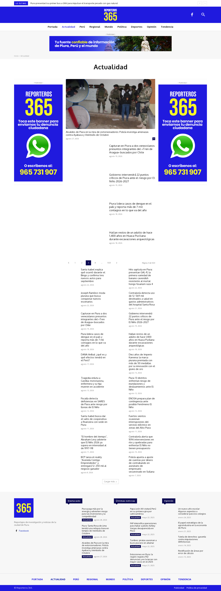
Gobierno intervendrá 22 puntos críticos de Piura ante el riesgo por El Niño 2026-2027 (132, 178)
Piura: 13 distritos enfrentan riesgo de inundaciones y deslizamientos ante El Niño (141, 383)
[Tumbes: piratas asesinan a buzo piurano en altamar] (120, 544)
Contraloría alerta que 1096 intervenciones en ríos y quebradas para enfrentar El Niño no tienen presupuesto (141, 442)
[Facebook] (192, 15)
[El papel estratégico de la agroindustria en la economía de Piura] (169, 527)
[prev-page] (68, 262)
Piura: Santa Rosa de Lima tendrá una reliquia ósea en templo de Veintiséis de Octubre (95, 529)
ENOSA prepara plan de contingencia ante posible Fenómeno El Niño (142, 403)
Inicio (16, 56)
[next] (205, 3)
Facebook (24, 530)
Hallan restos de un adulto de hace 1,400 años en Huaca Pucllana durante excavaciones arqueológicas (131, 236)
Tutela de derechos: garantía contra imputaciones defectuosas (192, 539)
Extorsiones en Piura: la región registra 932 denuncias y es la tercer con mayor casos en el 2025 (143, 558)
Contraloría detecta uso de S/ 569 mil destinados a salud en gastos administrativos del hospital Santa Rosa (142, 298)
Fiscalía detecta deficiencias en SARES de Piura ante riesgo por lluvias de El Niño (94, 403)
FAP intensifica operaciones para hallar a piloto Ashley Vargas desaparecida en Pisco (143, 527)
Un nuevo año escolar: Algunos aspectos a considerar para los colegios (192, 511)
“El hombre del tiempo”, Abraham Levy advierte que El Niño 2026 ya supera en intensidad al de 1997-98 (94, 442)
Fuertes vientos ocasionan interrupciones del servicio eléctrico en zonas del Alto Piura (140, 422)
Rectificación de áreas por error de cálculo (190, 552)
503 (109, 263)
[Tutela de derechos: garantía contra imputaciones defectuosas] (169, 541)
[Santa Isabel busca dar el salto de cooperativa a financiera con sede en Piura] (72, 420)
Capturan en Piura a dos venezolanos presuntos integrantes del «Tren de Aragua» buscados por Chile (132, 149)
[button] (203, 15)
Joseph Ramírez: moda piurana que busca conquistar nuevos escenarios (93, 297)
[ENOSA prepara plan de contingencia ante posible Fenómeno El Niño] (120, 402)
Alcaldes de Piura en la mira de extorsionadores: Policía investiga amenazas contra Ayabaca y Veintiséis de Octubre (107, 133)
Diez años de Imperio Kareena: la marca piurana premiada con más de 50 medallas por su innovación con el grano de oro (142, 362)
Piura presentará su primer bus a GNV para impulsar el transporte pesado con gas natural (74, 3)
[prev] (200, 3)
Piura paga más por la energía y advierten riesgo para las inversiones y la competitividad (95, 512)
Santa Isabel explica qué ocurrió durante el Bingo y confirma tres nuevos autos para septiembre (93, 275)
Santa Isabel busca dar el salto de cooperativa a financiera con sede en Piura (94, 420)
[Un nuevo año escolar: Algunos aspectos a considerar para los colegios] (169, 513)
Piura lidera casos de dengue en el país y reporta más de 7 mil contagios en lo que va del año (130, 207)
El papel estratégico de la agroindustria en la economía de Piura (192, 525)
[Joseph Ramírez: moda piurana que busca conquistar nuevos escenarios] (72, 296)
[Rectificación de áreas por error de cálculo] (169, 555)
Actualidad (87, 520)
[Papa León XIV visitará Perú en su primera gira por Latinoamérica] (120, 513)
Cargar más (109, 481)
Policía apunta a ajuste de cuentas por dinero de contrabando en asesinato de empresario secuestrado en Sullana (141, 464)
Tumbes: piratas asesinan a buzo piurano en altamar (143, 541)
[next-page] (116, 262)
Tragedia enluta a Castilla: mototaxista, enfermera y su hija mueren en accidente (92, 382)
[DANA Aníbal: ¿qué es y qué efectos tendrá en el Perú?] (72, 358)
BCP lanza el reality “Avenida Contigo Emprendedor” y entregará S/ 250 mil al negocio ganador (93, 463)
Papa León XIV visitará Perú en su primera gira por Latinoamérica (143, 511)
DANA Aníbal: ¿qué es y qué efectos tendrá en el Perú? (93, 357)
